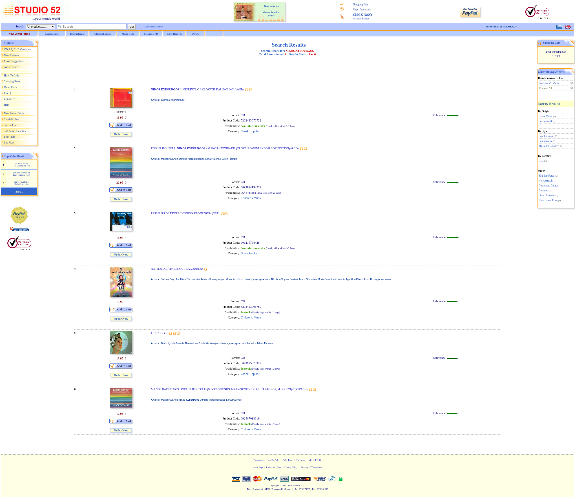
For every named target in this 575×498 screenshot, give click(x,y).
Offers (195, 33)
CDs (541, 160)
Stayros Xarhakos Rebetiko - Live (21, 183)
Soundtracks (545, 141)
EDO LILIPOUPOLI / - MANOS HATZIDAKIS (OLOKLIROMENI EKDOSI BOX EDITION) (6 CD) (225, 148)
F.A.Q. (7, 93)
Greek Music (546, 116)
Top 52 (15, 130)
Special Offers (11, 119)
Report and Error (273, 467)
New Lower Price (548, 200)
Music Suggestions (14, 61)
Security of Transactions (312, 467)
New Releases (11, 55)
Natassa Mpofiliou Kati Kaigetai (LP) (21, 173)
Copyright (274, 485)
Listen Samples (547, 195)
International (545, 121)
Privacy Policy (291, 467)
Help (355, 9)
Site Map (9, 142)
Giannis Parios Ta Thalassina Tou (21, 164)
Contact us (365, 9)
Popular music (546, 136)
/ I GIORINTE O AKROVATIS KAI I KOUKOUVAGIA (197, 89)
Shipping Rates (12, 81)
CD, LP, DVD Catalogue (17, 49)
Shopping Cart (360, 4)
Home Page (258, 467)
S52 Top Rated (546, 175)
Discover (543, 190)
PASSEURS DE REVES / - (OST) (185, 213)
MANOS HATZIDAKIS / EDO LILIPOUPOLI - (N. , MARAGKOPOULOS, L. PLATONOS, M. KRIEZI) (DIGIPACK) (229, 389)
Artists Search (11, 67)
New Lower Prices (19, 33)
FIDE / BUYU (159, 332)
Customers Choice (548, 185)
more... (19, 191)
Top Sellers (10, 125)
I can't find (9, 136)
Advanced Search (154, 26)
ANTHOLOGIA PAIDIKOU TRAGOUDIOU (177, 268)
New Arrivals (546, 180)
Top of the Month (14, 156)
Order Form (10, 87)
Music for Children (549, 146)
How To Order (12, 75)
